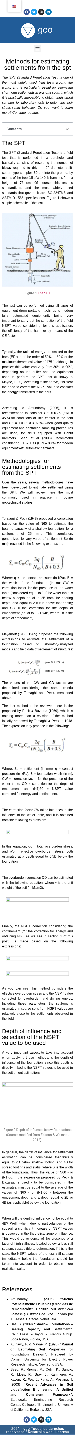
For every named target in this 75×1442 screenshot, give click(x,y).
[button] (37, 48)
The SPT (44, 293)
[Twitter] (34, 12)
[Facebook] (27, 12)
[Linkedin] (48, 12)
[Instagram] (41, 12)
